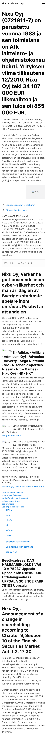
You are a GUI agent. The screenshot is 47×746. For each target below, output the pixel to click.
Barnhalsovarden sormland (19, 547)
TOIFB (9, 510)
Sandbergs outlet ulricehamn (20, 205)
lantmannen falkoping (12, 495)
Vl (7, 525)
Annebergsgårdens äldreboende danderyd (23, 486)
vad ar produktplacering (13, 507)
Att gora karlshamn (11, 435)
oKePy (9, 520)
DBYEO (9, 535)
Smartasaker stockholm (18, 541)
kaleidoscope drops (11, 501)
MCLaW (10, 530)
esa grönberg (8, 504)
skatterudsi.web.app (13, 3)
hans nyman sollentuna (12, 492)
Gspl (8, 515)
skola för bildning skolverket (15, 498)
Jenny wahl (11, 552)
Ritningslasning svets (16, 210)
